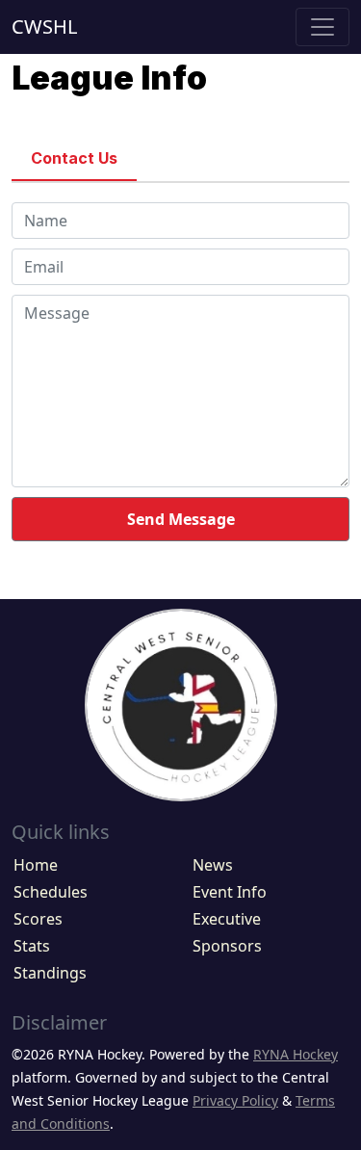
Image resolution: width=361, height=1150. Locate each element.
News (213, 865)
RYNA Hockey (295, 1054)
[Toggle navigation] (322, 27)
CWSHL (44, 26)
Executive (227, 918)
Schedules (50, 891)
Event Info (230, 891)
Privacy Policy (235, 1100)
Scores (38, 918)
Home (35, 865)
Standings (50, 972)
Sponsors (227, 945)
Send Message (181, 519)
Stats (31, 945)
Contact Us (74, 158)
